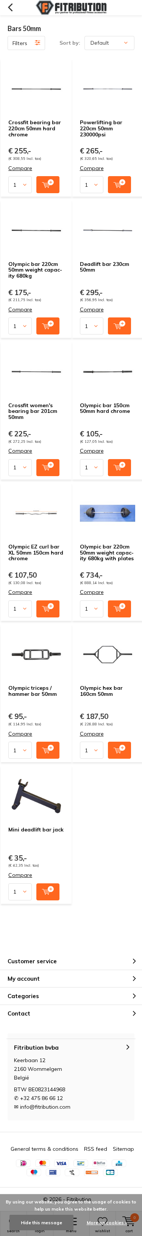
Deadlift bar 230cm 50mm (104, 267)
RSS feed (95, 1148)
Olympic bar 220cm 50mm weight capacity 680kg (35, 270)
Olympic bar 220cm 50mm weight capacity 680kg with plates (107, 552)
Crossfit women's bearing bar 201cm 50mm (32, 411)
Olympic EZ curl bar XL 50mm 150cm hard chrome (35, 552)
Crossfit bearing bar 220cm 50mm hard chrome (34, 128)
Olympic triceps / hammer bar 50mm (32, 690)
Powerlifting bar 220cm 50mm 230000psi (101, 128)
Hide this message (41, 1222)
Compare (20, 168)
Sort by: (69, 42)
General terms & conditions (44, 1148)
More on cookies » (107, 1222)
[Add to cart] (47, 184)
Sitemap (123, 1148)
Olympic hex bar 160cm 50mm (101, 690)
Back (10, 7)
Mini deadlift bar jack (36, 829)
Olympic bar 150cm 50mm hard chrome (105, 408)
